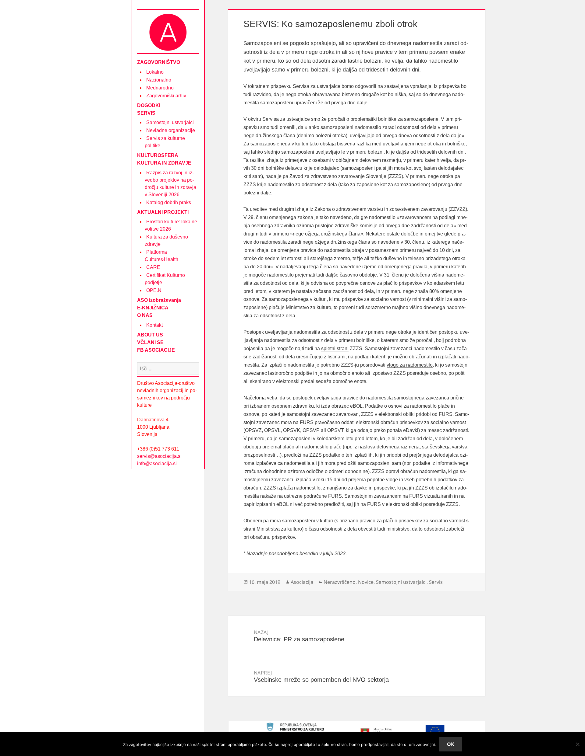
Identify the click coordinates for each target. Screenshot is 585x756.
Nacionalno (158, 79)
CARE (153, 267)
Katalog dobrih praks (168, 202)
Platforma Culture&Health (161, 255)
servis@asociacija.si (159, 456)
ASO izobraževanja (159, 300)
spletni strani (335, 348)
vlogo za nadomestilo (410, 365)
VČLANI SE (150, 342)
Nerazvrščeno (340, 582)
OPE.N (153, 290)
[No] (577, 744)
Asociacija (302, 582)
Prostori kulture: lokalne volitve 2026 (171, 225)
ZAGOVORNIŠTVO (158, 62)
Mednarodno (160, 87)
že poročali (333, 119)
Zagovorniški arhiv (166, 95)
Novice (366, 582)
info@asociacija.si (157, 463)
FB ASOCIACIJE (156, 350)
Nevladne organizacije (170, 130)
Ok (450, 744)
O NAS (145, 315)
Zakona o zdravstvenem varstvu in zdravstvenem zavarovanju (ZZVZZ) (390, 209)
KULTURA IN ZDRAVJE (164, 162)
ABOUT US (150, 334)
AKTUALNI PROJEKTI (163, 212)
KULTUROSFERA (157, 155)
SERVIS (146, 113)
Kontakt (154, 325)
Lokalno (155, 72)
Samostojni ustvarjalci (170, 122)
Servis (436, 582)
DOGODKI (148, 105)
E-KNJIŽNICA (152, 307)
